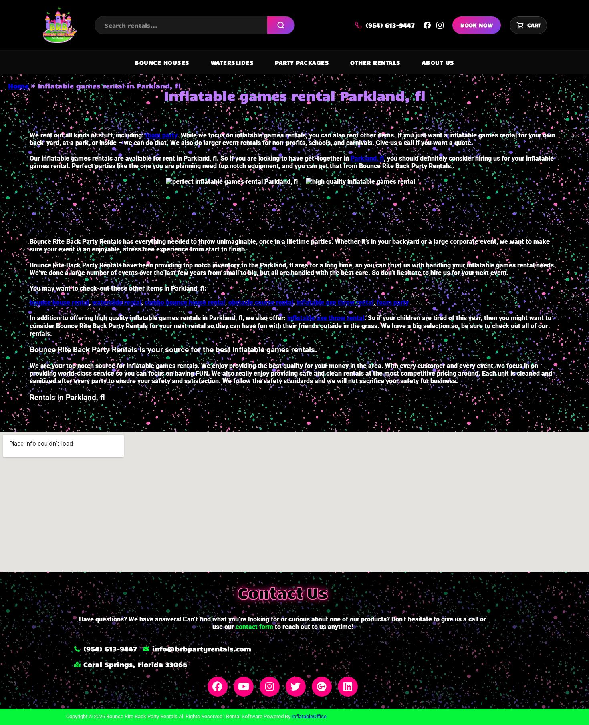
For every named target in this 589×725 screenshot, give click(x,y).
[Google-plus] (322, 687)
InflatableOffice (309, 716)
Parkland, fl (367, 158)
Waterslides (232, 62)
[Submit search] (280, 25)
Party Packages (302, 62)
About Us (438, 62)
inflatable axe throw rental (335, 302)
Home (18, 86)
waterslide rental (116, 302)
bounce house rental (59, 302)
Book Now (476, 25)
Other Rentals (375, 62)
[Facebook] (218, 687)
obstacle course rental (260, 302)
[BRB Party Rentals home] (59, 25)
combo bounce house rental (185, 302)
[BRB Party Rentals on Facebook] (427, 25)
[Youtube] (244, 687)
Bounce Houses (162, 62)
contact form (254, 627)
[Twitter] (296, 687)
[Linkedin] (348, 687)
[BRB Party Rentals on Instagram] (440, 25)
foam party (161, 135)
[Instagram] (270, 687)
